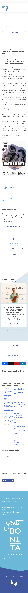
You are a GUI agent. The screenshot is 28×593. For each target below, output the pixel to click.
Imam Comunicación (15, 187)
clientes (16, 395)
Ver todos (14, 281)
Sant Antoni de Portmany (18, 440)
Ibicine (22, 421)
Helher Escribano (17, 421)
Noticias (11, 26)
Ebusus (22, 402)
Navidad (15, 432)
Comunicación (18, 398)
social (15, 442)
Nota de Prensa (17, 434)
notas (18, 198)
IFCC (15, 426)
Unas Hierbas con (17, 444)
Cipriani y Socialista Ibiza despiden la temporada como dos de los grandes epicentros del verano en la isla (8, 420)
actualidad (18, 389)
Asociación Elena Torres (18, 393)
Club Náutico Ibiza (18, 397)
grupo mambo (17, 419)
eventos (15, 408)
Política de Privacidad (13, 588)
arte (23, 391)
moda (19, 428)
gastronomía (22, 417)
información (4, 198)
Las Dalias (10, 198)
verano (23, 444)
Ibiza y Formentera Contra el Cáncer (19, 424)
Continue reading (14, 323)
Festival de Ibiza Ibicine (18, 415)
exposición (20, 408)
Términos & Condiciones (21, 588)
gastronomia (16, 417)
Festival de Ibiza (17, 413)
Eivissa (15, 406)
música (15, 198)
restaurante (16, 438)
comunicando (5, 197)
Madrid (15, 428)
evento (20, 406)
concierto (22, 400)
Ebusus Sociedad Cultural (19, 404)
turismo (18, 442)
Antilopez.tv (4, 137)
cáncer (15, 402)
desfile (19, 402)
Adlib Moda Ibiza (17, 391)
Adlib (24, 389)
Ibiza (10, 197)
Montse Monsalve (17, 430)
